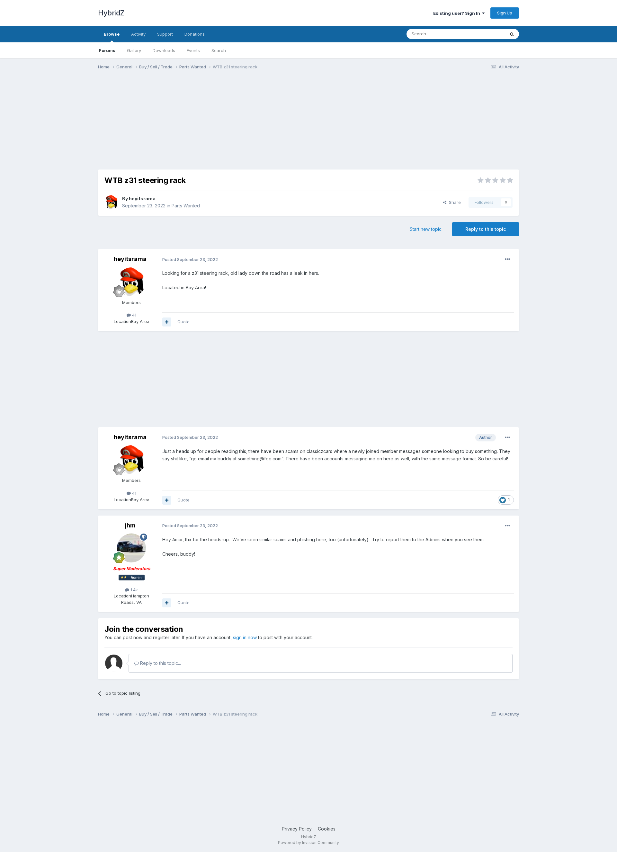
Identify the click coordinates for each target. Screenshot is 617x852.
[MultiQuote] (166, 321)
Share (453, 202)
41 (133, 314)
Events (193, 50)
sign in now (245, 637)
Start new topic (426, 229)
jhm (130, 525)
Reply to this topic (485, 229)
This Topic (486, 33)
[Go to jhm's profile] (131, 548)
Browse (112, 34)
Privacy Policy (297, 828)
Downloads (164, 50)
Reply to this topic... (160, 663)
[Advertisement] (215, 125)
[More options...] (507, 259)
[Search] (512, 34)
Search (218, 50)
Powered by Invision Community (308, 842)
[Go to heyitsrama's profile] (111, 202)
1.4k (133, 589)
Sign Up (504, 12)
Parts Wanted (186, 205)
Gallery (134, 50)
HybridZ (111, 13)
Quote (183, 321)
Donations (194, 34)
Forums (107, 50)
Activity (138, 34)
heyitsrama (142, 198)
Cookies (326, 828)
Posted (190, 259)
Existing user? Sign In (457, 13)
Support (165, 34)
